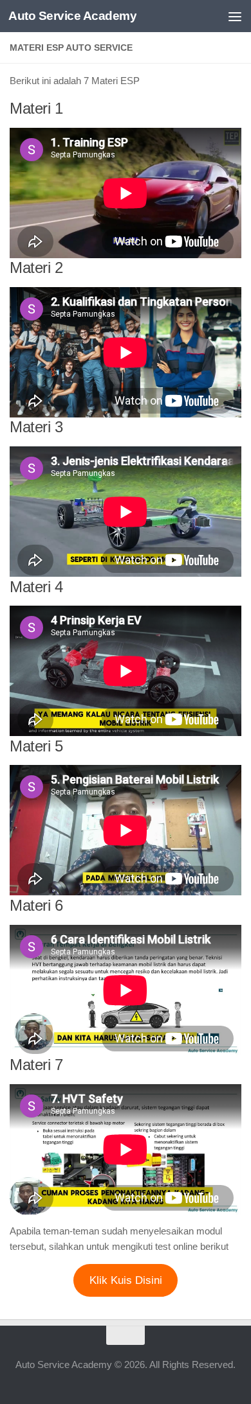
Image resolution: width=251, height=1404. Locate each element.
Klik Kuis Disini (125, 1280)
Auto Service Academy (72, 15)
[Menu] (235, 16)
